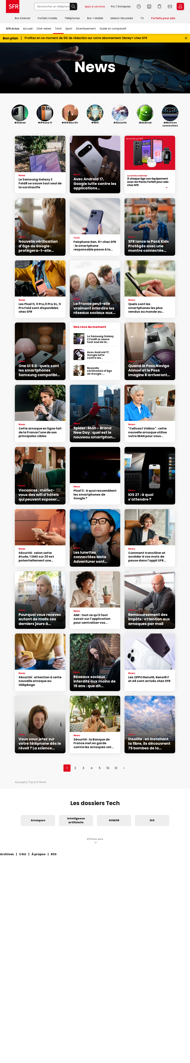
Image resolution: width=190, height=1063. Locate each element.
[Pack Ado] (150, 164)
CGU (22, 854)
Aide (139, 6)
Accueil (27, 28)
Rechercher (73, 6)
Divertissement (86, 28)
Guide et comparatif (113, 28)
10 (108, 768)
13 (116, 768)
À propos (38, 854)
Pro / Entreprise (121, 6)
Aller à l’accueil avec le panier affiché (159, 6)
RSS (54, 854)
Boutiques (149, 6)
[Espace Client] (180, 7)
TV (142, 18)
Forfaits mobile (47, 18)
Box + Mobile (95, 18)
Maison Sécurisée (122, 18)
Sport (68, 28)
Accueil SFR (12, 6)
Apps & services (95, 6)
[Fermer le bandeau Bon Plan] (186, 38)
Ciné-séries (43, 28)
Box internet (22, 18)
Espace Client (180, 6)
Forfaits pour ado (163, 18)
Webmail (170, 6)
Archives (7, 854)
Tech (58, 28)
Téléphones (72, 18)
